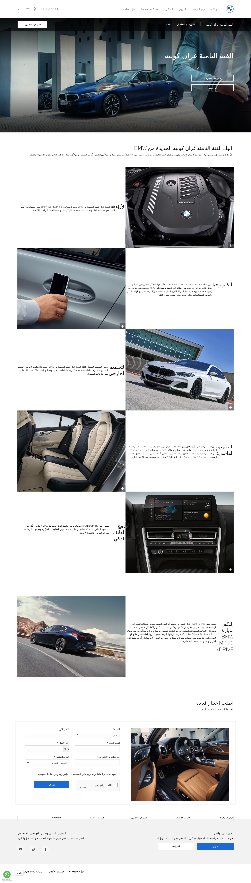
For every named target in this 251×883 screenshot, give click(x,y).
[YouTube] (20, 849)
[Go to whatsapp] (7, 874)
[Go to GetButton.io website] (7, 880)
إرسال (52, 784)
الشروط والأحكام (56, 871)
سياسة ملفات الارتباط (32, 871)
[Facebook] (45, 849)
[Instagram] (33, 849)
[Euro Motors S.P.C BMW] (230, 9)
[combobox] (97, 735)
